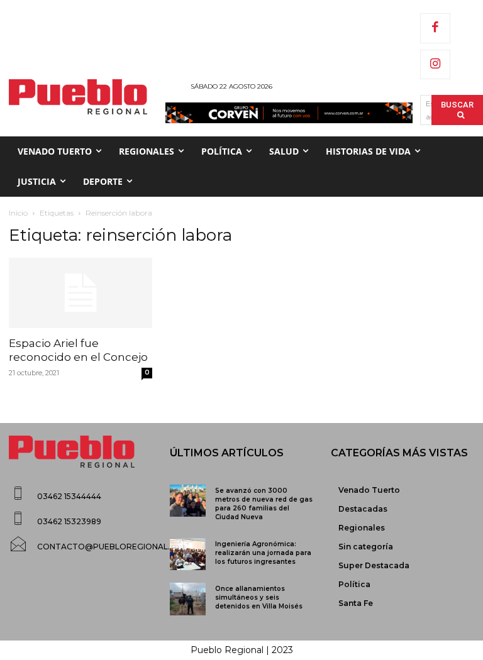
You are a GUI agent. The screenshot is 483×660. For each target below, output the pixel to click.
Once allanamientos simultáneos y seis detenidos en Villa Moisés (259, 597)
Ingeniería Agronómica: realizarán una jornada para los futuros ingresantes (263, 553)
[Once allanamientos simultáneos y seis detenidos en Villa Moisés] (188, 599)
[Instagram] (435, 65)
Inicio (18, 212)
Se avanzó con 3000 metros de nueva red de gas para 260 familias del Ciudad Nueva (264, 504)
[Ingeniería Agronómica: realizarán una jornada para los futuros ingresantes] (188, 554)
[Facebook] (435, 28)
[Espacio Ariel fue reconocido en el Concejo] (80, 293)
